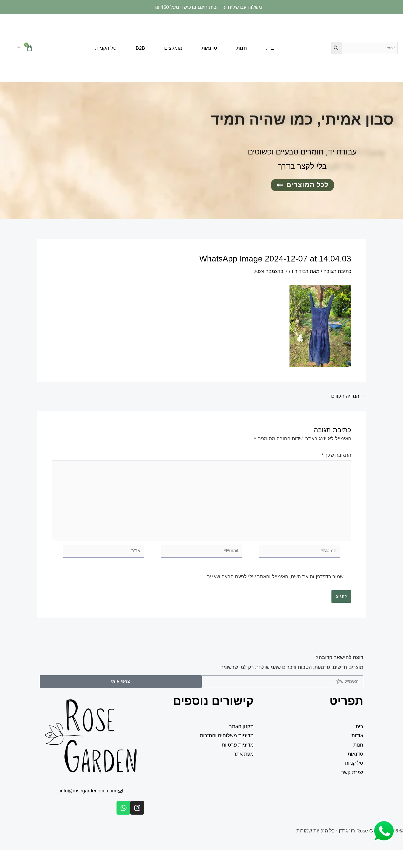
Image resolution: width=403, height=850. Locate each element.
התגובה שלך (336, 455)
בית (270, 48)
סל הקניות (106, 48)
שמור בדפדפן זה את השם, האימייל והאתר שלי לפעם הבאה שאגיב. (275, 576)
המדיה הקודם (348, 396)
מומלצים (173, 48)
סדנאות (209, 48)
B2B (140, 48)
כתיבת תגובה (337, 271)
